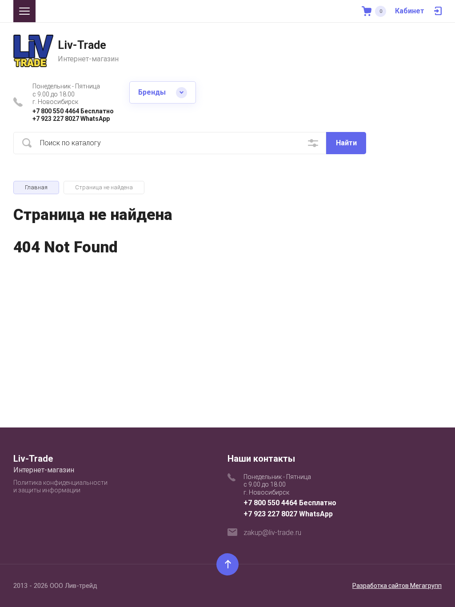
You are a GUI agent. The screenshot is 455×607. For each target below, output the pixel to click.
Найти (346, 143)
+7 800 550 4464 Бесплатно (73, 111)
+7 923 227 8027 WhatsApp (71, 118)
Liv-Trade (82, 45)
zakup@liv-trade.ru (272, 532)
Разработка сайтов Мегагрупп (397, 585)
